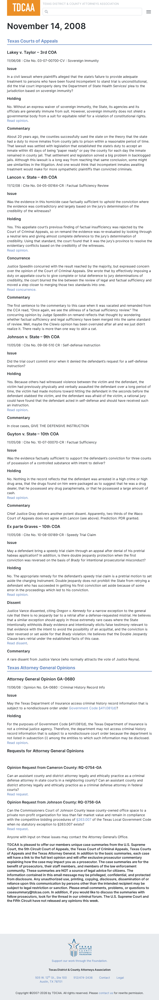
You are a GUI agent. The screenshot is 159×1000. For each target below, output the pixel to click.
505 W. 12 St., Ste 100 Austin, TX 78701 (51, 979)
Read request (17, 829)
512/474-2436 (83, 977)
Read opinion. (17, 250)
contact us (106, 993)
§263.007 (83, 819)
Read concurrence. (21, 289)
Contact (104, 977)
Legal (120, 977)
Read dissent (17, 643)
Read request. (18, 794)
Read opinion (17, 120)
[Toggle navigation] (148, 12)
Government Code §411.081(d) (92, 708)
